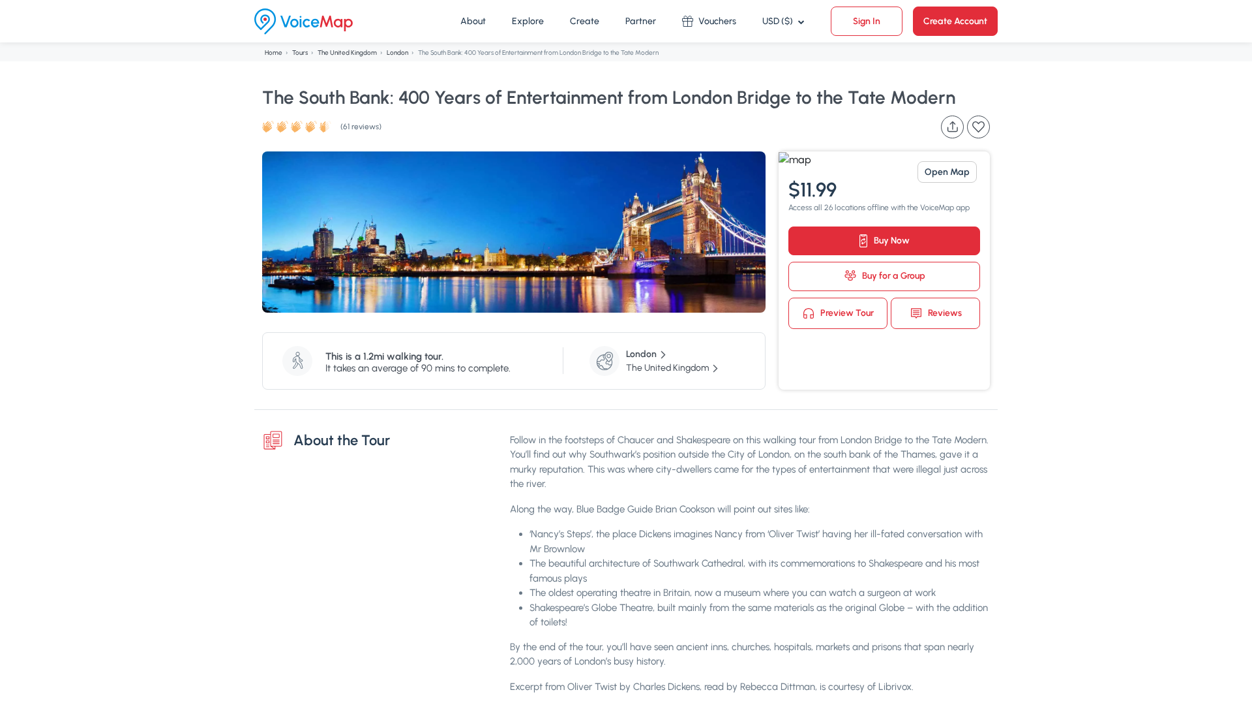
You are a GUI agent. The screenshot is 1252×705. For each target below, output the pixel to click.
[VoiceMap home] (303, 21)
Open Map (947, 172)
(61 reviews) (360, 126)
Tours (300, 52)
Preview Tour (846, 312)
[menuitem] (473, 21)
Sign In (866, 21)
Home (273, 52)
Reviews (944, 312)
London (397, 52)
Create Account (955, 21)
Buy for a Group (892, 275)
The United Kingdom (347, 52)
